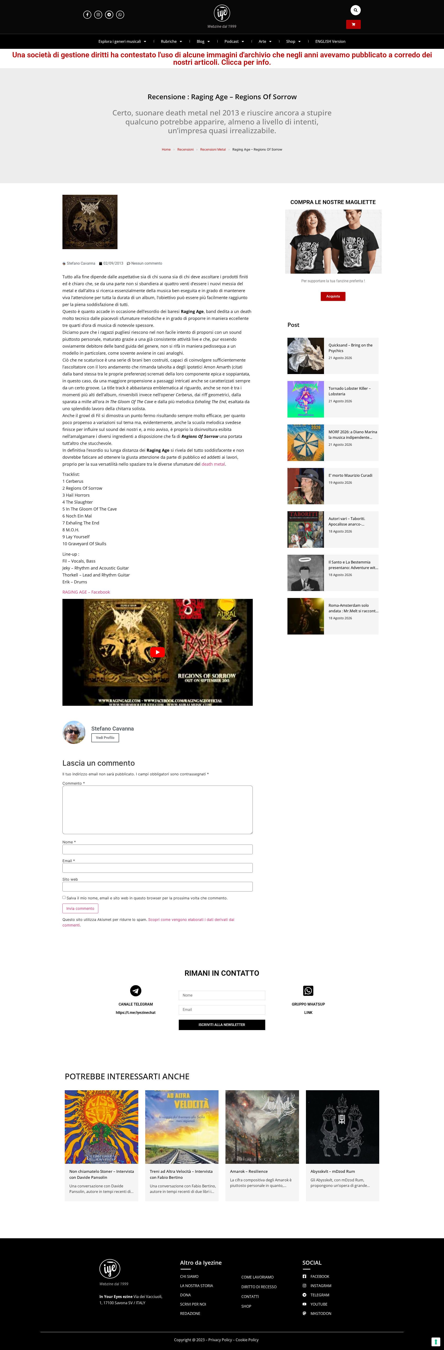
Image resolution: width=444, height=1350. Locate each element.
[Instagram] (98, 15)
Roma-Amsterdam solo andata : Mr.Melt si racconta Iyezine (353, 611)
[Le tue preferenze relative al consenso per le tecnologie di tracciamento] (436, 1342)
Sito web (70, 879)
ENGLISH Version (330, 41)
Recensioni (185, 149)
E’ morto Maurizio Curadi (350, 475)
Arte (262, 41)
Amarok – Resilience (249, 1171)
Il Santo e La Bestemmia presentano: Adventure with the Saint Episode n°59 (353, 568)
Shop (290, 41)
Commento (73, 783)
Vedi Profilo (105, 738)
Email (68, 861)
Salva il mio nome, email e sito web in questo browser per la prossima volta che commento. (147, 898)
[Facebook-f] (87, 15)
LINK (308, 1012)
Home (166, 149)
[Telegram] (109, 15)
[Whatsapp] (120, 15)
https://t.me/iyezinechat (135, 1012)
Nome (69, 842)
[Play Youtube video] (157, 652)
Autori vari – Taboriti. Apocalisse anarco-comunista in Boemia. (347, 524)
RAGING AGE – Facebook (86, 592)
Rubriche (169, 41)
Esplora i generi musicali (120, 41)
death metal (213, 464)
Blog (200, 41)
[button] (356, 10)
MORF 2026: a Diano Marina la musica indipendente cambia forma (353, 437)
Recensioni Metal (213, 149)
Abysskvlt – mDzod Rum (333, 1171)
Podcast (232, 41)
